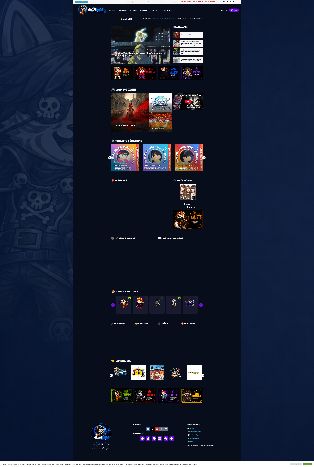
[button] (153, 386)
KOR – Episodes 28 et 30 (134, 165)
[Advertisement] (157, 408)
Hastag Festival (136, 216)
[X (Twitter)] (220, 1)
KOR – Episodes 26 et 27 (165, 165)
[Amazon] (237, 1)
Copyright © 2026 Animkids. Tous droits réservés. (200, 445)
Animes (116, 49)
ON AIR (234, 10)
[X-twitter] (152, 429)
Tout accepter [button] (307, 464)
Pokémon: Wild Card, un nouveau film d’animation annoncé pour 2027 (190, 51)
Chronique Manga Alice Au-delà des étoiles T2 (168, 273)
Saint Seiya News (187, 340)
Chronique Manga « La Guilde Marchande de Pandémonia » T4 (191, 272)
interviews (116, 340)
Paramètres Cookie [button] (296, 464)
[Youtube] (157, 429)
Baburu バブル (193, 160)
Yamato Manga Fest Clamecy (144, 189)
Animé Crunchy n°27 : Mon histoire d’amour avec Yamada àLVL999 (137, 54)
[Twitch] (224, 1)
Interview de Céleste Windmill (119, 346)
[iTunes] (227, 1)
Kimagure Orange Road (131, 162)
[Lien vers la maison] (92, 10)
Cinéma (161, 340)
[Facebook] (230, 1)
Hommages (139, 340)
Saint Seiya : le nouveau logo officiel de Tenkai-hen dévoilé (190, 349)
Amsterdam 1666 (186, 35)
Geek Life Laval (136, 203)
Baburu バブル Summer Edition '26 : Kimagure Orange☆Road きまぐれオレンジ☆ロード (201, 165)
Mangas (162, 269)
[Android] (233, 1)
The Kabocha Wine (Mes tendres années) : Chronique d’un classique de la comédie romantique (191, 43)
